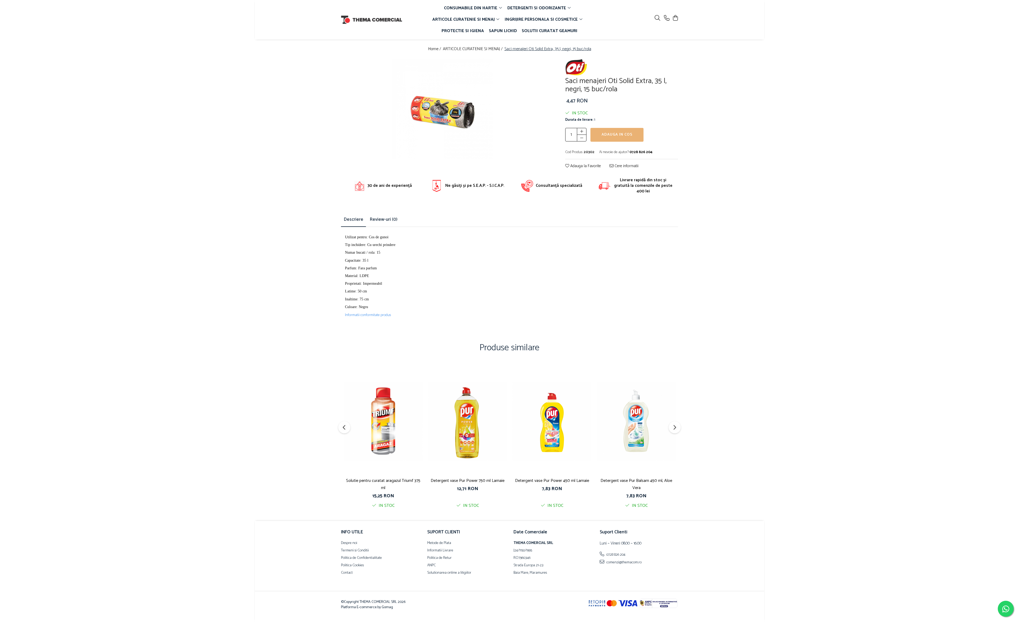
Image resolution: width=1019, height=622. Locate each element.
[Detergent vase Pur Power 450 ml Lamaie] (551, 421)
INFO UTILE (352, 532)
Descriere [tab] (353, 219)
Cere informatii (626, 166)
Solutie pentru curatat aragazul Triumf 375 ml (383, 484)
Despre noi (349, 543)
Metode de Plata (439, 543)
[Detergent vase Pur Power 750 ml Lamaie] (467, 421)
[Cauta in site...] (657, 18)
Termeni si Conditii (355, 550)
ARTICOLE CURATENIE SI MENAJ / (473, 49)
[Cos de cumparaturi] (675, 18)
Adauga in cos (617, 135)
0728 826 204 (615, 555)
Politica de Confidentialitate (361, 558)
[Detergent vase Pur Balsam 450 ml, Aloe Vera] (636, 421)
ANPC (431, 565)
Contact (347, 573)
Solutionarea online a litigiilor (449, 573)
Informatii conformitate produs (368, 315)
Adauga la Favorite (585, 166)
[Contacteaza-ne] (667, 18)
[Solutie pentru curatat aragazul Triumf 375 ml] (383, 421)
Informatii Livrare (440, 550)
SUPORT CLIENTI (443, 532)
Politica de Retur (439, 558)
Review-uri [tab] (384, 219)
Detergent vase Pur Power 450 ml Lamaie (552, 480)
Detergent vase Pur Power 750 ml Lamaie (467, 480)
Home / (435, 49)
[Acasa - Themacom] (371, 20)
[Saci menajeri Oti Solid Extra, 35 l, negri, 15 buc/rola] (442, 109)
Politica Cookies (352, 565)
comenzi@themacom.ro (624, 562)
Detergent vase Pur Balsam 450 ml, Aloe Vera (636, 484)
